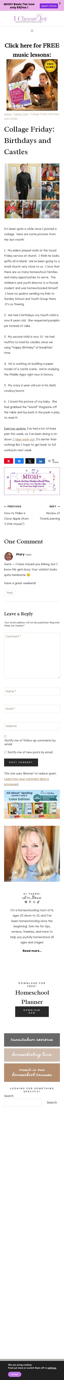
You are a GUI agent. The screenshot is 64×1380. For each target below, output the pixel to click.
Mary (20, 554)
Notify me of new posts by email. (30, 752)
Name (11, 691)
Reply (10, 592)
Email (10, 708)
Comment (13, 636)
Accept (14, 1374)
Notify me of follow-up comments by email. (30, 742)
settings (51, 1368)
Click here (18, 45)
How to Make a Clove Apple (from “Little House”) (16, 515)
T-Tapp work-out (23, 439)
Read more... (32, 950)
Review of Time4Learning (50, 512)
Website (11, 726)
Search (8, 1096)
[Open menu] (32, 31)
